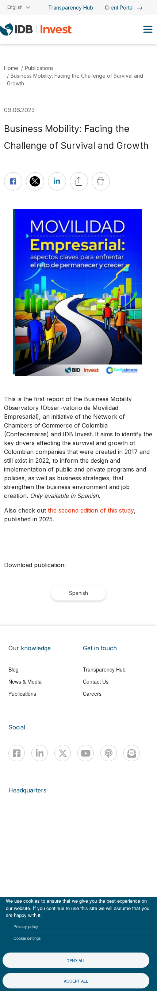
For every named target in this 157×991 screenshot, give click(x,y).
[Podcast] (108, 753)
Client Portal (120, 7)
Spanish (78, 593)
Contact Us (95, 681)
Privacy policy (26, 926)
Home (11, 68)
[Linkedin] (39, 753)
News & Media (25, 681)
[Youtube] (85, 753)
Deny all (75, 960)
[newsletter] (131, 753)
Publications (39, 68)
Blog (13, 669)
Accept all (76, 981)
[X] (62, 753)
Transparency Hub (70, 7)
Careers (92, 693)
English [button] (15, 7)
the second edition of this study (91, 510)
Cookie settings (27, 938)
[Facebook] (16, 753)
